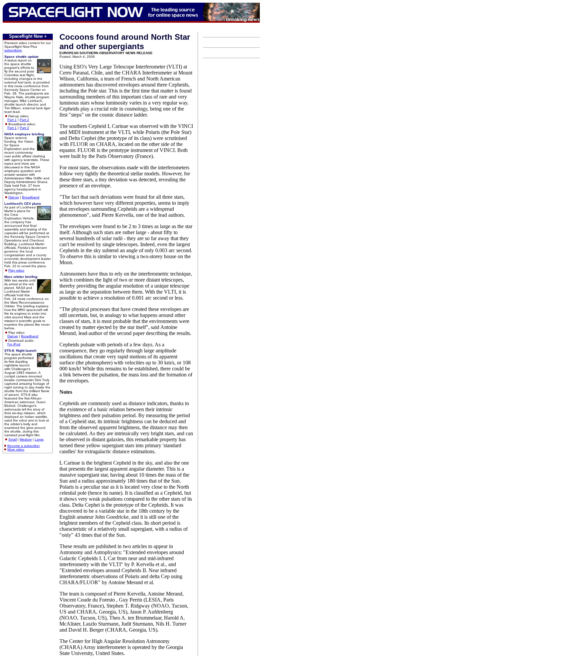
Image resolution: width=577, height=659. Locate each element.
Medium (26, 439)
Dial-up (13, 197)
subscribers (13, 50)
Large (39, 439)
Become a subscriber (23, 446)
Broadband (30, 197)
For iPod (13, 344)
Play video (16, 270)
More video (15, 449)
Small (12, 439)
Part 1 (12, 120)
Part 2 (24, 120)
